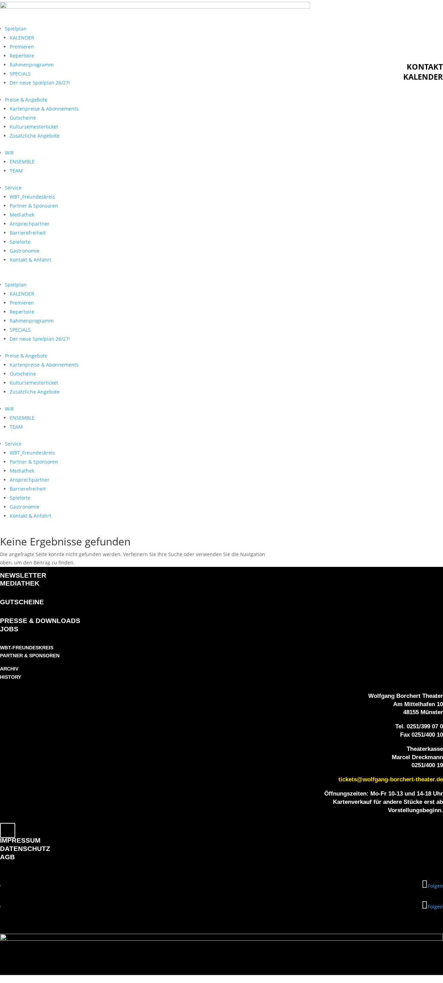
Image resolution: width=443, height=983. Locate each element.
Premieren (22, 46)
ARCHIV (9, 669)
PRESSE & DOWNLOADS (40, 620)
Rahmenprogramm (32, 64)
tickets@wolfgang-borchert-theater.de (390, 779)
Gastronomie (24, 250)
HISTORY (10, 677)
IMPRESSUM (20, 840)
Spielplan (16, 28)
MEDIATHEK (19, 583)
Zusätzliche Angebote (35, 135)
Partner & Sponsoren (34, 205)
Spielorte (20, 241)
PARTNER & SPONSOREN (30, 655)
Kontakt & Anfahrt (30, 259)
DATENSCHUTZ (25, 848)
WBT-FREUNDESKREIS (26, 647)
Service (13, 187)
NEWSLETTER (23, 575)
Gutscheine (23, 117)
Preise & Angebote (26, 99)
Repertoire (22, 55)
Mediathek (22, 214)
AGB (7, 857)
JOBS (9, 629)
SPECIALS (20, 73)
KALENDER (22, 37)
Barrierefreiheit (28, 232)
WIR (9, 152)
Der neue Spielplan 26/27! (40, 82)
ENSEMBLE (22, 161)
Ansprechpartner (29, 223)
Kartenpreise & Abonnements (44, 108)
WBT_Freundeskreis (32, 196)
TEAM (16, 170)
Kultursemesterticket (34, 126)
